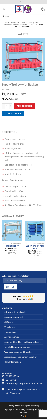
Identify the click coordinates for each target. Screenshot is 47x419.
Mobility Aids (10, 332)
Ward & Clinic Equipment (30, 23)
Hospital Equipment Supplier (17, 347)
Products (15, 23)
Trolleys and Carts (10, 24)
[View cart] (43, 9)
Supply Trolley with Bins (35, 247)
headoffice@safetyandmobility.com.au (24, 383)
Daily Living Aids (11, 337)
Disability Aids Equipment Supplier (20, 357)
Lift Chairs (8, 322)
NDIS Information (12, 362)
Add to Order (25, 106)
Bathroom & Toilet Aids (15, 312)
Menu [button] (7, 16)
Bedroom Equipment (13, 317)
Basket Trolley (12, 245)
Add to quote (13, 113)
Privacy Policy (14, 405)
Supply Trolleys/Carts (28, 24)
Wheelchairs (9, 327)
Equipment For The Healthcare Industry (22, 342)
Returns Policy (33, 405)
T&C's (23, 405)
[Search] (4, 9)
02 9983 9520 (12, 376)
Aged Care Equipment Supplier (18, 352)
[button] (23, 34)
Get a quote (23, 2)
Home (7, 23)
